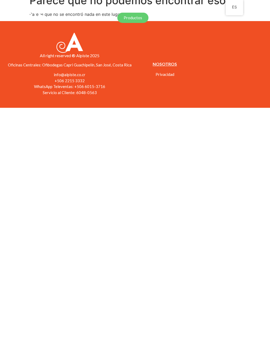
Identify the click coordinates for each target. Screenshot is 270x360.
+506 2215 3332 (70, 80)
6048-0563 (86, 92)
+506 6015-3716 (89, 86)
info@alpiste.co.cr (69, 74)
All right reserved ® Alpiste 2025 (69, 55)
